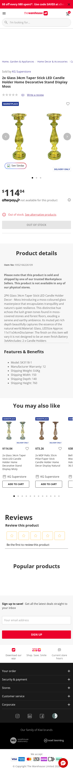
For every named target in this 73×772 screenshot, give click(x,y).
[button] (12, 536)
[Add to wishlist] (68, 104)
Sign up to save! (12, 604)
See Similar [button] (17, 165)
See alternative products (40, 214)
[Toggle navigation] (4, 13)
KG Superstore (21, 71)
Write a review (35, 95)
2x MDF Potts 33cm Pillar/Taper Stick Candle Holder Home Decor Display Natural (47, 460)
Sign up (36, 634)
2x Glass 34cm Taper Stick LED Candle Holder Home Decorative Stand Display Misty (14, 462)
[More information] (68, 200)
